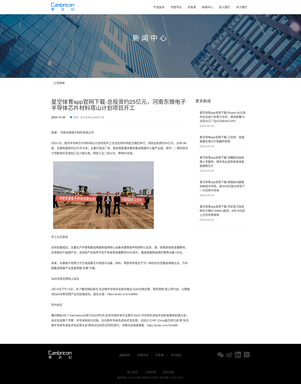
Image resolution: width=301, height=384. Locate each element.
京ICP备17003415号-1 (171, 377)
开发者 (192, 7)
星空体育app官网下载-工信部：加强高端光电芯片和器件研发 (222, 141)
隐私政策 (168, 372)
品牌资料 (124, 355)
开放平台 (176, 7)
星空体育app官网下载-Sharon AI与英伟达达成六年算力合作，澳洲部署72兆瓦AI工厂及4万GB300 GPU (222, 119)
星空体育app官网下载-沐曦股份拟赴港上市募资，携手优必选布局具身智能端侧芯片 (222, 164)
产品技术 (159, 7)
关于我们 (241, 7)
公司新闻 (59, 83)
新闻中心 (207, 7)
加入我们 (224, 7)
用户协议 (132, 372)
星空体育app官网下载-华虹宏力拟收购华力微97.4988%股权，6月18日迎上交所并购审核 (222, 213)
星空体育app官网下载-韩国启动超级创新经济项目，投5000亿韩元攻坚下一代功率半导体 (222, 188)
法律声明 (150, 372)
